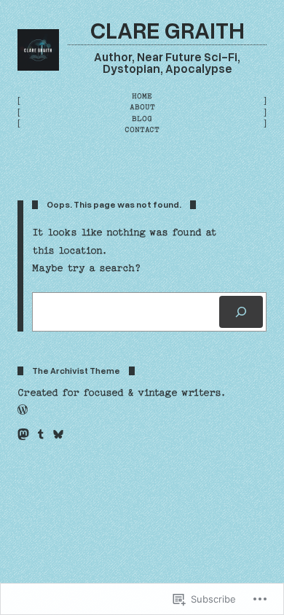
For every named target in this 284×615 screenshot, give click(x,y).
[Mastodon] (23, 434)
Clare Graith (167, 29)
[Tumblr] (41, 434)
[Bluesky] (58, 434)
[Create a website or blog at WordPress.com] (22, 411)
